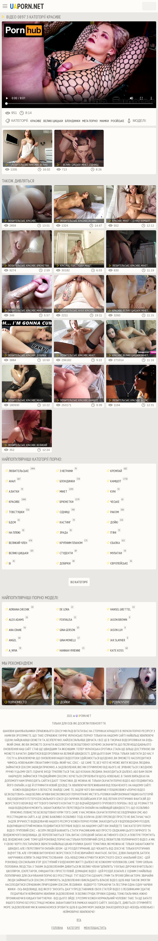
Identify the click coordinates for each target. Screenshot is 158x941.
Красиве (35, 121)
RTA (79, 920)
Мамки (104, 121)
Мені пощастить (95, 928)
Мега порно (90, 121)
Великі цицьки (53, 121)
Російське (117, 121)
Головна (57, 928)
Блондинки (72, 121)
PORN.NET (27, 6)
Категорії (73, 928)
